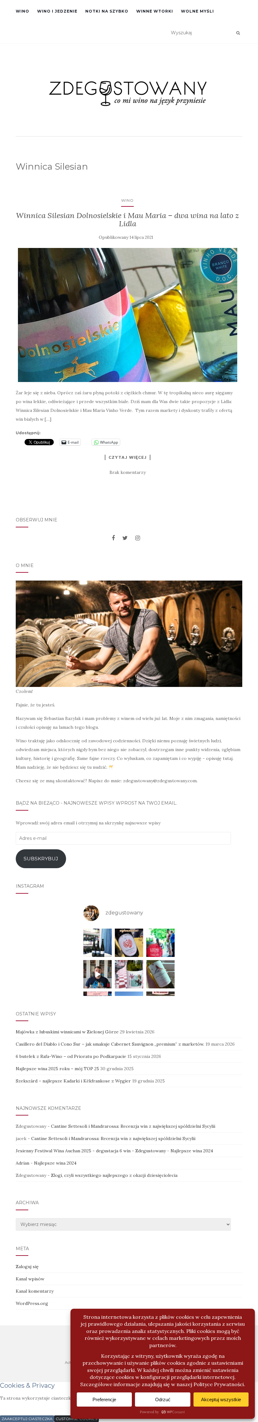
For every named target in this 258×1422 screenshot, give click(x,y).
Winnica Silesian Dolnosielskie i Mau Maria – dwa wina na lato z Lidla (127, 219)
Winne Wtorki (154, 11)
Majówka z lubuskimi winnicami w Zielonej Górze (67, 1032)
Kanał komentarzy (34, 1291)
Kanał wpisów (30, 1279)
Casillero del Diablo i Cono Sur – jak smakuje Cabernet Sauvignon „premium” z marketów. (110, 1044)
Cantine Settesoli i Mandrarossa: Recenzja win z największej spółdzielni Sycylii (133, 1126)
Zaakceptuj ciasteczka (27, 1418)
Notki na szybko (106, 11)
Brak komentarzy (127, 472)
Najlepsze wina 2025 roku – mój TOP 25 (57, 1068)
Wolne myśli (197, 11)
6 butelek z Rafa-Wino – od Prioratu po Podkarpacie (71, 1056)
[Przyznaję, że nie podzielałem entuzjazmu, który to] (129, 974)
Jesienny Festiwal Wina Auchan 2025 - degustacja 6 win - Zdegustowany (91, 1151)
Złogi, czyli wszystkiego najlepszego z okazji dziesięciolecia (114, 1175)
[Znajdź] (238, 33)
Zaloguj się (27, 1266)
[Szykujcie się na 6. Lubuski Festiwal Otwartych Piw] (160, 943)
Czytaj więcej (128, 457)
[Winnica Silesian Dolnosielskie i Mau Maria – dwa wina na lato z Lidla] (127, 315)
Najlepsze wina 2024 (192, 1151)
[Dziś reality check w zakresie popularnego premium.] (97, 974)
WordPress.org (32, 1303)
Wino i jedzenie (57, 11)
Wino (22, 11)
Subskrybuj (41, 859)
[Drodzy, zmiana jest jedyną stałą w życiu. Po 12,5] (129, 943)
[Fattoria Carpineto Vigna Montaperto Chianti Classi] (160, 974)
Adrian (22, 1163)
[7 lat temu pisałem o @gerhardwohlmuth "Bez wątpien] (97, 943)
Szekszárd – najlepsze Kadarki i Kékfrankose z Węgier (73, 1081)
